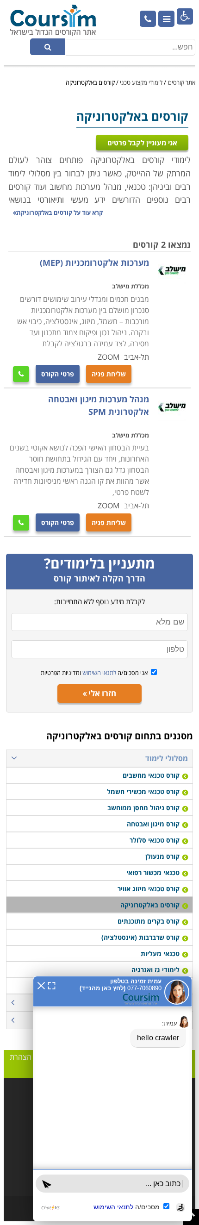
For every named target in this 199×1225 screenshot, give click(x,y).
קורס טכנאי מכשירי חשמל (143, 791)
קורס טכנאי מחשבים (151, 775)
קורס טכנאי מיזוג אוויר (149, 888)
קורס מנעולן (162, 856)
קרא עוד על (60, 212)
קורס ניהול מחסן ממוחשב (143, 807)
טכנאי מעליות (160, 953)
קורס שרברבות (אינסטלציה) (140, 937)
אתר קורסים (181, 82)
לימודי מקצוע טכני (141, 82)
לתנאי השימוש (98, 673)
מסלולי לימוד (166, 758)
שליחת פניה (109, 373)
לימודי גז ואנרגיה (155, 969)
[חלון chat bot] (112, 1098)
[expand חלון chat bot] (51, 985)
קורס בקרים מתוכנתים (149, 921)
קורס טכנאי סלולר (155, 840)
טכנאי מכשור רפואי (153, 872)
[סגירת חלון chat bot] (41, 985)
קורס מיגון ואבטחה (153, 823)
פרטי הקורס (57, 373)
